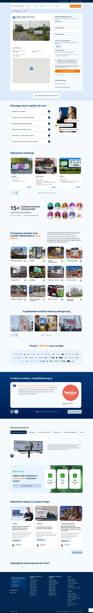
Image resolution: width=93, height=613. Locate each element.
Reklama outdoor (71, 578)
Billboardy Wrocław (52, 594)
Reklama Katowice (33, 593)
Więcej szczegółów (59, 50)
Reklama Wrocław (33, 584)
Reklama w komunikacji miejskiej (74, 587)
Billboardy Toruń (52, 592)
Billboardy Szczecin (52, 590)
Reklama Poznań (33, 586)
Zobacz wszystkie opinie (75, 411)
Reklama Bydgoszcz (33, 590)
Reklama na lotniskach (72, 599)
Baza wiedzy (70, 600)
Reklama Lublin (33, 592)
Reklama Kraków (33, 581)
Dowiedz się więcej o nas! (72, 603)
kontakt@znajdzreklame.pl (78, 1)
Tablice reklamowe (71, 593)
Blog (69, 602)
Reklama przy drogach (72, 596)
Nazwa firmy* (58, 21)
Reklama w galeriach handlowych (74, 597)
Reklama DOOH (71, 584)
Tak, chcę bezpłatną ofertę (67, 71)
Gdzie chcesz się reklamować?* (63, 40)
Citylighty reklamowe (72, 581)
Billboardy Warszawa (53, 593)
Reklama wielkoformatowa (73, 583)
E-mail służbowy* (59, 28)
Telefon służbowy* (59, 34)
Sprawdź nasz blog (77, 552)
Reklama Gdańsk (33, 587)
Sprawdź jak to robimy (27, 485)
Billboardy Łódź (52, 587)
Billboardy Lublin (52, 586)
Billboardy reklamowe (18, 11)
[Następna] (16, 193)
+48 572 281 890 (65, 1)
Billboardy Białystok (52, 580)
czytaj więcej (15, 540)
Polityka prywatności (13, 611)
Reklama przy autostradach (73, 594)
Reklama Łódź (32, 583)
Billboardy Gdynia (52, 589)
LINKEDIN (14, 592)
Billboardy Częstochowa (53, 583)
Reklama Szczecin (33, 589)
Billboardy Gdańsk (52, 584)
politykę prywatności (70, 65)
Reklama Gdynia (33, 594)
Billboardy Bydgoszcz (53, 581)
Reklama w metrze (71, 586)
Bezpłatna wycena (75, 6)
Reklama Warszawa (33, 580)
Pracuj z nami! (70, 605)
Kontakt (56, 6)
